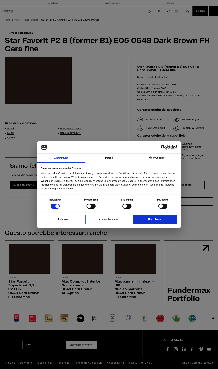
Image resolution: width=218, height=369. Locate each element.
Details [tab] (109, 158)
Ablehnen (63, 219)
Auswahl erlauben (109, 219)
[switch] (91, 206)
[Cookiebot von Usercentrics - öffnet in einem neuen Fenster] (163, 147)
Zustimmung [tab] (61, 158)
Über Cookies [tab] (157, 158)
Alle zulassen (154, 219)
